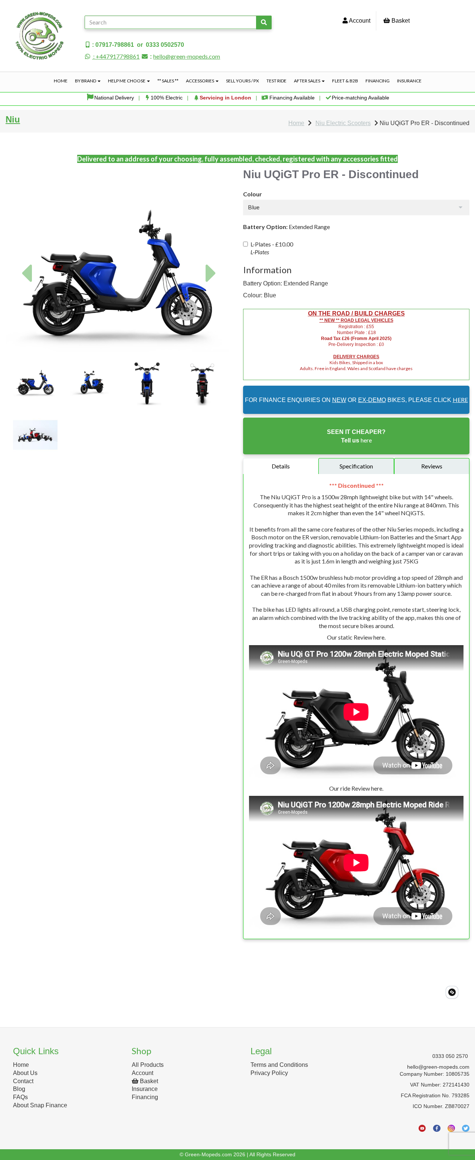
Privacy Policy (269, 1073)
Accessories (200, 81)
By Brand (86, 81)
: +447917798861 (116, 56)
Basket (400, 20)
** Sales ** (167, 81)
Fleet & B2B (345, 81)
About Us (25, 1073)
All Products (148, 1065)
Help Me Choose (127, 81)
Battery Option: (265, 226)
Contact (23, 1081)
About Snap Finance (40, 1105)
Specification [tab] (356, 466)
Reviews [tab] (431, 466)
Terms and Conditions (279, 1065)
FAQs (20, 1097)
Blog (19, 1089)
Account (359, 20)
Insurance (409, 81)
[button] (26, 305)
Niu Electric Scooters (343, 123)
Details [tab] (281, 466)
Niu (13, 119)
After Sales (307, 81)
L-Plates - (271, 248)
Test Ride (276, 81)
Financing (378, 81)
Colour (252, 193)
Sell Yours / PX (242, 81)
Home (61, 81)
